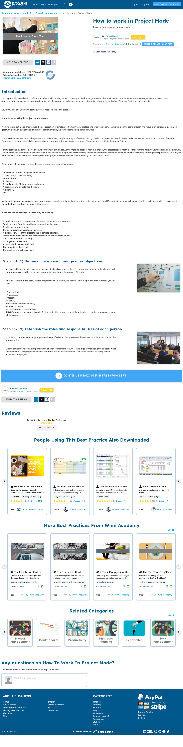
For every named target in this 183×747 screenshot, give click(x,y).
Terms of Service (56, 704)
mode (103, 52)
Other (95, 724)
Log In (141, 718)
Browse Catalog (145, 712)
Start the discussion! (115, 44)
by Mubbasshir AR (77, 509)
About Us (7, 713)
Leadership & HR (101, 716)
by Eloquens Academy (32, 509)
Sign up (146, 4)
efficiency (112, 52)
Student (96, 722)
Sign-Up (142, 715)
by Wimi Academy (34, 594)
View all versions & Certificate (17, 78)
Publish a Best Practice (167, 4)
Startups (97, 707)
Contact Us (53, 710)
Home (6, 702)
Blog (5, 716)
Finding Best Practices (13, 710)
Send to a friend (17, 62)
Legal (96, 710)
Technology (98, 719)
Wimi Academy (112, 36)
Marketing (98, 713)
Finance (97, 702)
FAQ (50, 707)
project (97, 52)
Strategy (97, 704)
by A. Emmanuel (164, 509)
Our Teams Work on (81, 731)
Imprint (51, 702)
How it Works (9, 704)
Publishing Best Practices (15, 707)
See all (171, 530)
